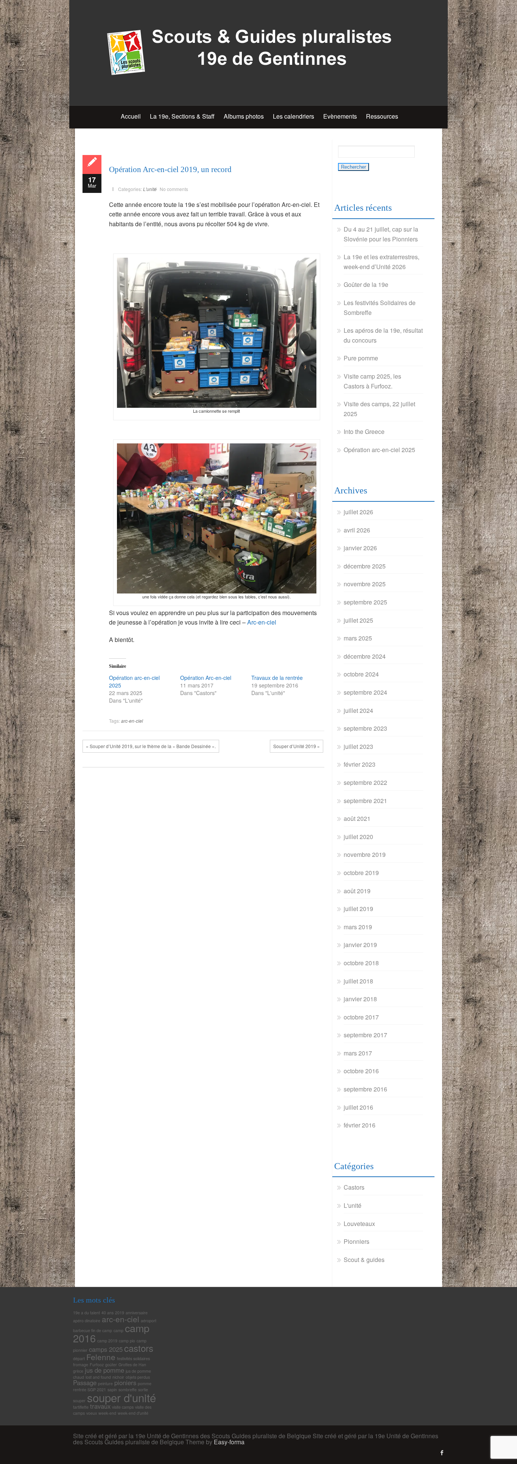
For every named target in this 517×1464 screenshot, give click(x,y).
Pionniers (356, 1241)
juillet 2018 (358, 981)
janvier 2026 (360, 547)
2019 (119, 1312)
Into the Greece (364, 431)
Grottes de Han (132, 1364)
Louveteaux (359, 1223)
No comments (174, 189)
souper (79, 1400)
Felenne (100, 1356)
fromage (80, 1364)
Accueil (131, 116)
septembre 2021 (365, 800)
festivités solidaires (133, 1358)
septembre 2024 (365, 692)
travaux (100, 1406)
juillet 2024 (358, 710)
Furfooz (97, 1364)
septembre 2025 (365, 602)
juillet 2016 (358, 1107)
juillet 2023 (358, 746)
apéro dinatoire (86, 1320)
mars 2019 (358, 926)
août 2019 (357, 890)
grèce (78, 1371)
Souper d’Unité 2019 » (296, 746)
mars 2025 (358, 638)
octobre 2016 (361, 1070)
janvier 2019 (360, 944)
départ (79, 1358)
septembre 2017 (365, 1034)
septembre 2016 (365, 1089)
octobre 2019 (361, 872)
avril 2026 (357, 530)
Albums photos (244, 116)
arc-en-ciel (132, 720)
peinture (105, 1383)
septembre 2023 (365, 728)
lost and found (98, 1377)
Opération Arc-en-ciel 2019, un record (170, 169)
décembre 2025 (365, 566)
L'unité (150, 189)
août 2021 (357, 818)
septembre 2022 (365, 782)
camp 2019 (107, 1340)
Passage (85, 1382)
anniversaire (137, 1312)
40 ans (107, 1312)
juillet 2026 (358, 511)
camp (118, 1330)
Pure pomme (361, 358)
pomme (144, 1383)
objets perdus (138, 1377)
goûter (111, 1364)
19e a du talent (86, 1312)
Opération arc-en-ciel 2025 (379, 449)
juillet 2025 (358, 620)
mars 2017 (358, 1053)
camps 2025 (106, 1349)
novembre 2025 (365, 583)
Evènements (340, 116)
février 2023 (359, 764)
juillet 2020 (358, 836)
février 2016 (359, 1125)
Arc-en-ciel (261, 622)
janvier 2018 (360, 998)
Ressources (382, 116)
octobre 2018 (361, 962)
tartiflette (81, 1407)
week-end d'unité (133, 1413)
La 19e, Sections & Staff (182, 116)
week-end (107, 1413)
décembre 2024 (365, 656)
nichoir (118, 1377)
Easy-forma (229, 1441)
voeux (91, 1413)
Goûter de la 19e (366, 284)
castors (138, 1347)
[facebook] (442, 1452)
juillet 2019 (358, 908)
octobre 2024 (361, 674)
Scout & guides (364, 1259)
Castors (354, 1187)
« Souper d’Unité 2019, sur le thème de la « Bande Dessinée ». (151, 746)
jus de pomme (104, 1370)
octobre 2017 (361, 1017)
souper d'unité (121, 1397)
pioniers (125, 1382)
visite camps (123, 1407)
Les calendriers (293, 116)
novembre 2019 (365, 854)
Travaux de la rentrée (277, 677)
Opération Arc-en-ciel (205, 677)
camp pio (127, 1340)
